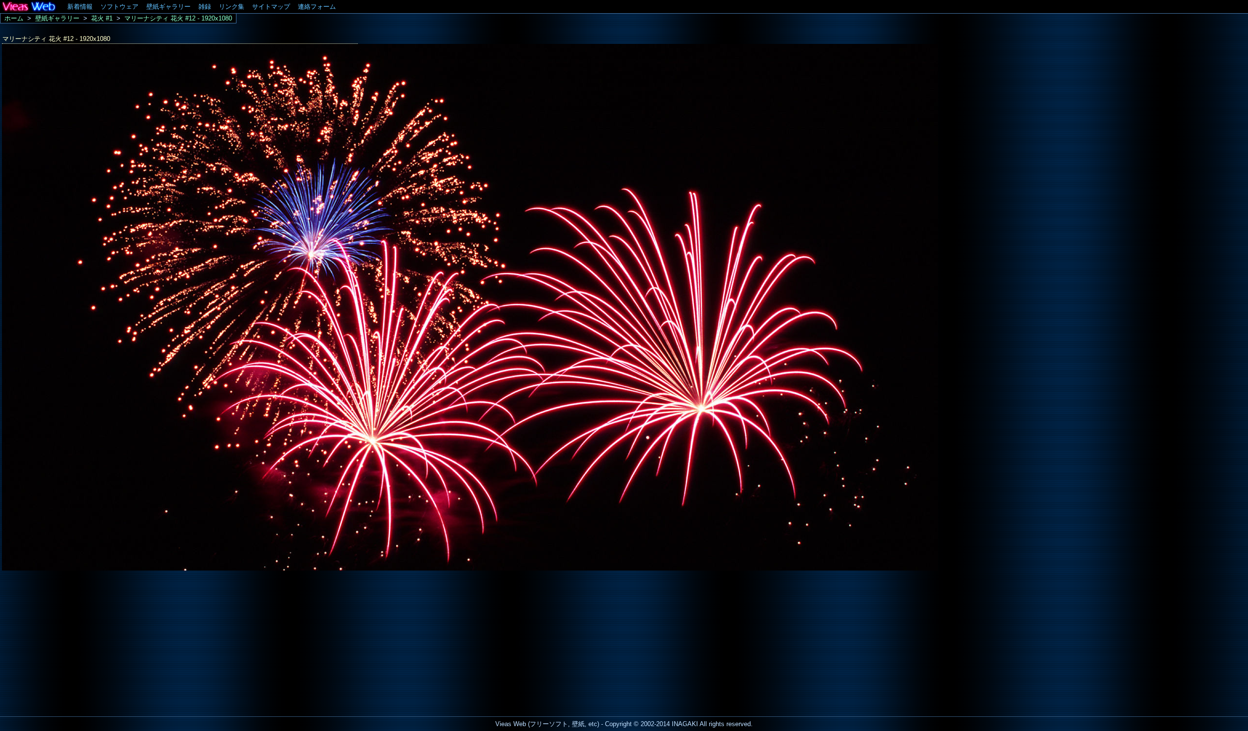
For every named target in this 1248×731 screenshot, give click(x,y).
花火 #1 (102, 18)
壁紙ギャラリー (168, 6)
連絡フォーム (317, 6)
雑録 (204, 6)
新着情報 (80, 6)
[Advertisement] (82, 641)
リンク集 (231, 6)
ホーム (13, 18)
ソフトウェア (119, 6)
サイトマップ (271, 6)
